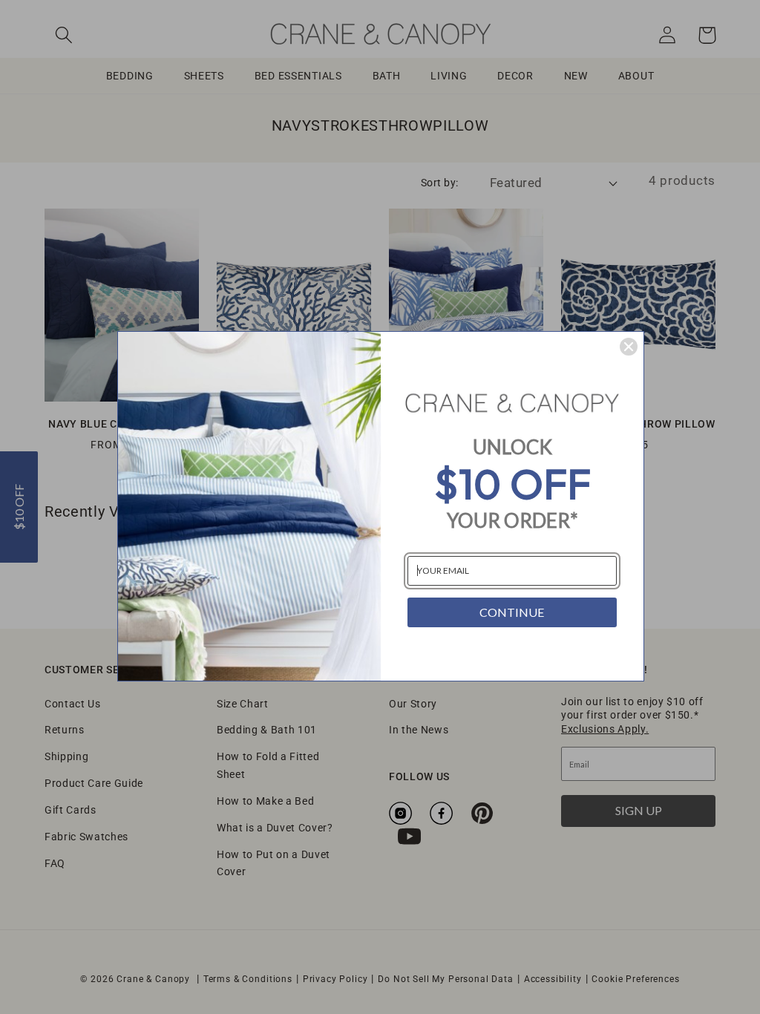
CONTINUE (511, 612)
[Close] (629, 347)
